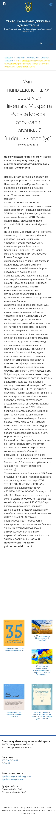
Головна (8, 57)
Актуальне (32, 57)
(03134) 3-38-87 (10, 760)
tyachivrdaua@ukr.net (13, 779)
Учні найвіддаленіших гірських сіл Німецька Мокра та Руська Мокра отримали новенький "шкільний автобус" (27, 63)
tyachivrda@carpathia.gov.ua (16, 776)
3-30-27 (6, 763)
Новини (20, 57)
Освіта (44, 57)
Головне (8, 60)
